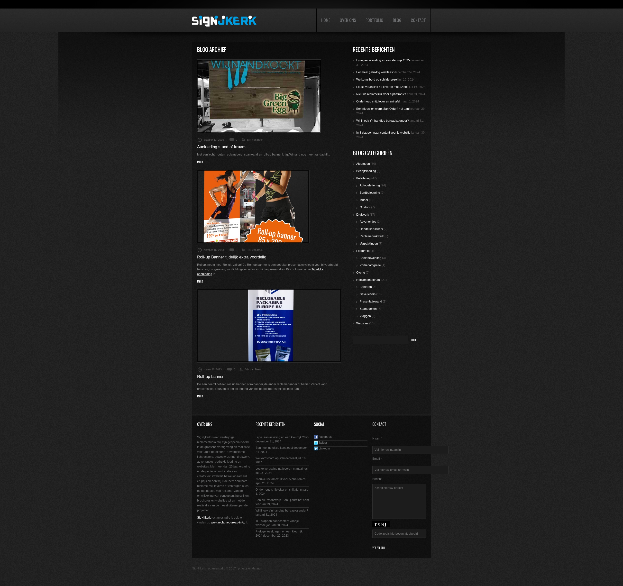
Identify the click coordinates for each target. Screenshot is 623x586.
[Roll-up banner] (269, 325)
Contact (418, 20)
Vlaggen (365, 316)
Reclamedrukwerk (372, 236)
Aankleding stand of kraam (221, 147)
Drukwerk (362, 214)
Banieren (366, 287)
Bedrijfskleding (366, 171)
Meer (200, 162)
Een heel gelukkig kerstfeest (375, 72)
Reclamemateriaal (368, 280)
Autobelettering (370, 185)
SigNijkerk (204, 517)
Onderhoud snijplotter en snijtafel (378, 101)
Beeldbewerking (370, 258)
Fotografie (363, 251)
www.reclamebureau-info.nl (229, 522)
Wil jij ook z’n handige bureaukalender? (382, 120)
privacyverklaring (249, 568)
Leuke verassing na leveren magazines (382, 87)
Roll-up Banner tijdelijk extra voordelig (231, 257)
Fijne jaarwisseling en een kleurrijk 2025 (383, 60)
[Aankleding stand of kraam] (259, 96)
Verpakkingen (369, 243)
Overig (360, 272)
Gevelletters (368, 294)
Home (325, 20)
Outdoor (365, 207)
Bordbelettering (370, 192)
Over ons (348, 20)
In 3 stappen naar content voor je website (383, 132)
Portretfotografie (370, 265)
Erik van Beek (255, 139)
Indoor (364, 200)
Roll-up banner (210, 376)
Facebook (325, 437)
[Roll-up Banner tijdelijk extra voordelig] (253, 206)
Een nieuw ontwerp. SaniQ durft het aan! (383, 108)
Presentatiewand (371, 301)
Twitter (322, 442)
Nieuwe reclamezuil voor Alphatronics (381, 94)
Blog (397, 20)
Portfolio (374, 20)
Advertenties (368, 221)
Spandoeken (368, 309)
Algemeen (363, 163)
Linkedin (324, 448)
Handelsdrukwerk (371, 229)
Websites (362, 323)
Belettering (363, 178)
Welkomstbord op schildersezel (377, 79)
